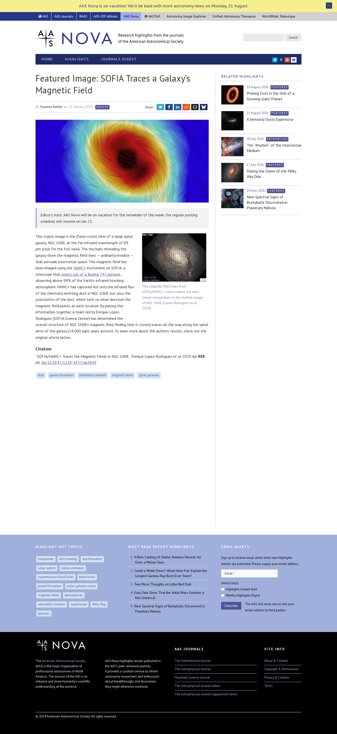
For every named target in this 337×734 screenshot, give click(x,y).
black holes (87, 577)
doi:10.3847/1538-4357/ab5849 (68, 362)
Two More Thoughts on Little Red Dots (162, 584)
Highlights (77, 59)
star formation (92, 559)
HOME (47, 59)
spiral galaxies (149, 375)
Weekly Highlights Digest (243, 595)
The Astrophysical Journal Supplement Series (206, 694)
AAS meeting (68, 559)
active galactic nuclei (81, 586)
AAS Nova (131, 16)
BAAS (83, 16)
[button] (329, 5)
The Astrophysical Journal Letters (198, 686)
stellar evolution (72, 568)
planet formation (49, 586)
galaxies (44, 613)
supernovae (79, 604)
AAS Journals (64, 16)
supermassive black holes (56, 577)
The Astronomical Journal (193, 661)
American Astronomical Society (63, 661)
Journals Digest (119, 59)
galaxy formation (62, 375)
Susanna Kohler (51, 106)
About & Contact (276, 661)
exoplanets (46, 559)
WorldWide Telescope (278, 16)
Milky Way (99, 604)
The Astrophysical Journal (193, 669)
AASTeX (154, 16)
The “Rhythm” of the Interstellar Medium (274, 148)
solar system (47, 568)
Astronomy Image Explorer (186, 16)
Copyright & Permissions (281, 669)
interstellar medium (92, 375)
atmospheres (74, 595)
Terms (268, 686)
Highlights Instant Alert (241, 589)
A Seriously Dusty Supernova (270, 119)
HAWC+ (79, 267)
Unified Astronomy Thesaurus (234, 16)
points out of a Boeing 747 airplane (90, 274)
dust (41, 375)
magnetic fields (122, 375)
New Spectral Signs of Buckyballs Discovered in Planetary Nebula (267, 202)
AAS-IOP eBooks (106, 16)
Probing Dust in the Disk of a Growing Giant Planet (270, 96)
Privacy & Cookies (276, 677)
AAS (44, 16)
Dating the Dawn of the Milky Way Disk (271, 174)
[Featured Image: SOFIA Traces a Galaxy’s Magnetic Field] (122, 161)
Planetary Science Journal (192, 677)
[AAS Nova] (110, 37)
